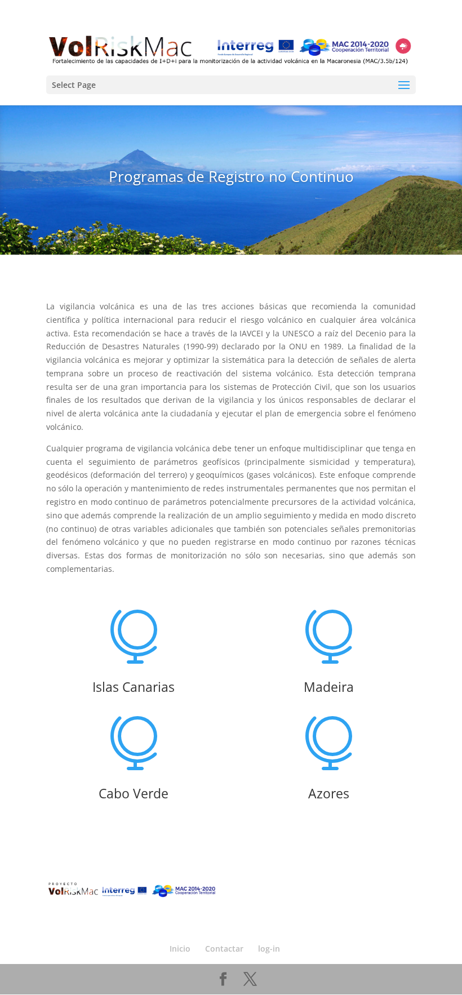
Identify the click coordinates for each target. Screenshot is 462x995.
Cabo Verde (133, 793)
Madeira (329, 687)
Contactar (224, 948)
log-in (269, 948)
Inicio (180, 948)
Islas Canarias (133, 687)
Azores (328, 793)
